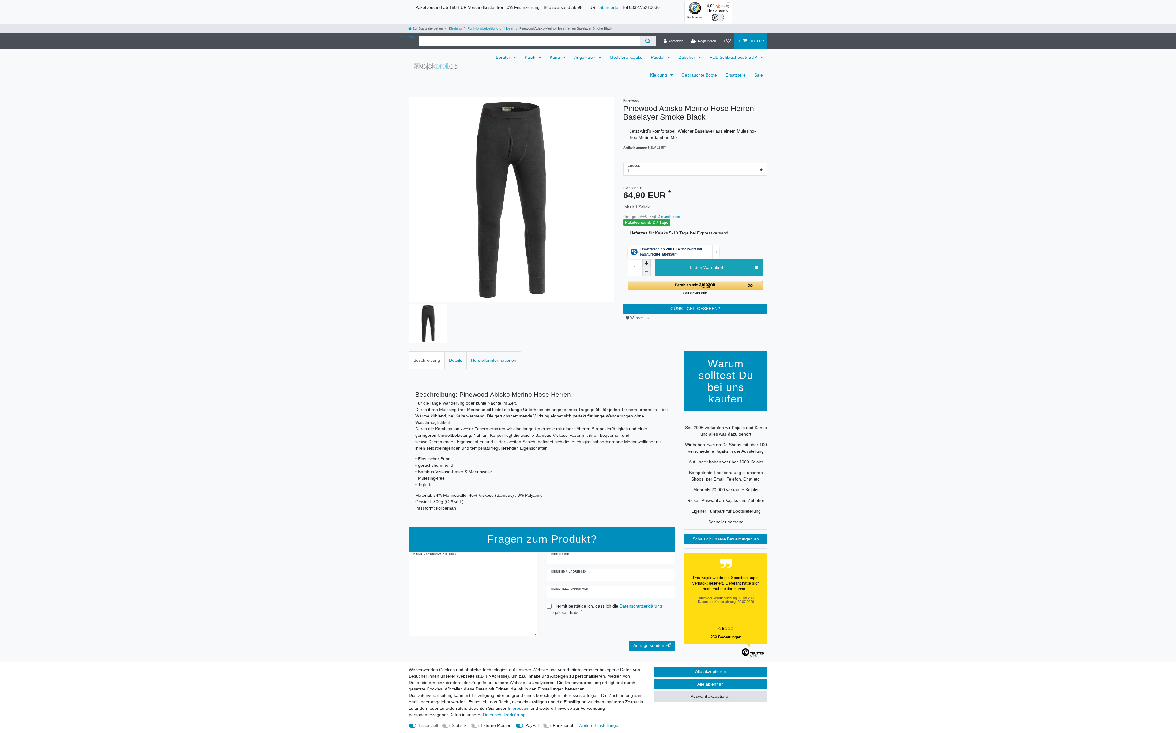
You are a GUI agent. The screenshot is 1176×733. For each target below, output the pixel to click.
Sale (758, 75)
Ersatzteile (736, 75)
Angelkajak (585, 57)
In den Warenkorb (707, 267)
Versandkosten (668, 217)
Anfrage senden (648, 645)
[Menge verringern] (646, 271)
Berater (503, 57)
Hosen (508, 28)
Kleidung (455, 28)
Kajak (531, 57)
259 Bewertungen (725, 637)
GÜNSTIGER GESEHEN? (695, 308)
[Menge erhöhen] (646, 263)
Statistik (459, 725)
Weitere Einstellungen (600, 725)
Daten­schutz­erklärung (504, 714)
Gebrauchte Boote (699, 75)
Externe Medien (496, 725)
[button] (695, 288)
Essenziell (428, 725)
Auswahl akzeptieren (711, 696)
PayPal (532, 725)
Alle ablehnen (710, 684)
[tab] (427, 360)
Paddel (658, 57)
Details (455, 360)
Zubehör (687, 57)
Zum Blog (408, 37)
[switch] (718, 17)
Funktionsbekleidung (482, 28)
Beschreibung (426, 360)
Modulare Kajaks (626, 57)
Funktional (563, 725)
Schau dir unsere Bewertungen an (726, 539)
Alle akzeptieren (710, 671)
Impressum (519, 708)
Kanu (555, 57)
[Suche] (648, 41)
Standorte (608, 7)
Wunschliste (639, 318)
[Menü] (728, 3)
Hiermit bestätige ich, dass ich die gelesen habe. (607, 609)
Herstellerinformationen (493, 360)
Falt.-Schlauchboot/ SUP (734, 57)
